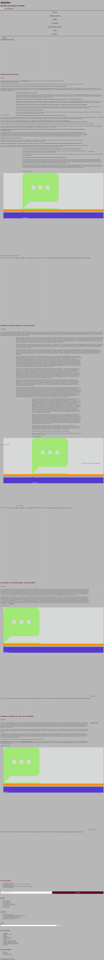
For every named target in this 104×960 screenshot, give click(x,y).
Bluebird (55, 507)
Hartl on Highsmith (7, 901)
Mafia (61, 831)
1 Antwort (2, 77)
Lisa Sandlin (70, 698)
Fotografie (55, 23)
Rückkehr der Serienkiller (8, 914)
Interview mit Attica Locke (9, 74)
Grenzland (57, 831)
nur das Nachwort (25, 80)
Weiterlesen (12, 603)
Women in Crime (6, 900)
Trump (88, 257)
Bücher (55, 19)
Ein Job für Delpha (62, 698)
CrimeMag (5, 933)
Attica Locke (50, 257)
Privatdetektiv (79, 698)
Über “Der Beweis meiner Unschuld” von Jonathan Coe (14, 915)
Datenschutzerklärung (7, 954)
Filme (54, 30)
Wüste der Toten (78, 831)
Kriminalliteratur (55, 15)
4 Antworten (3, 719)
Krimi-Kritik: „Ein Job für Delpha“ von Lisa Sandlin (18, 583)
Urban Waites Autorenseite (26, 741)
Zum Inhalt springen (8, 8)
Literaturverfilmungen (55, 26)
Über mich (5, 952)
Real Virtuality (6, 938)
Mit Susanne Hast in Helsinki (9, 918)
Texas (85, 257)
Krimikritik (5, 936)
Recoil (4, 939)
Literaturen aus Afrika (7, 937)
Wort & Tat (5, 944)
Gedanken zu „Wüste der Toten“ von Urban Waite (17, 716)
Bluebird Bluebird (59, 257)
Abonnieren (78, 892)
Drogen (52, 831)
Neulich (55, 34)
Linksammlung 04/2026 (8, 883)
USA (73, 831)
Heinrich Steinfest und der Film (9, 905)
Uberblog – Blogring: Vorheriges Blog (10, 942)
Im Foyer (54, 12)
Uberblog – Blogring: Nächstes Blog (10, 943)
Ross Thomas (6, 902)
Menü (2, 8)
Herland (5, 935)
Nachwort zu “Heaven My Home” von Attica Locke (17, 325)
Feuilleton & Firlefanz (7, 934)
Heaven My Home (67, 257)
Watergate (88, 698)
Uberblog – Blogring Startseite (9, 941)
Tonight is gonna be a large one (9, 940)
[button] (40, 208)
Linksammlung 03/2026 (8, 887)
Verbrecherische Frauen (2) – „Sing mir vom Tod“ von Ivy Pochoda (16, 884)
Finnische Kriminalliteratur (8, 904)
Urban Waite (69, 831)
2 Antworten (3, 328)
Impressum (5, 953)
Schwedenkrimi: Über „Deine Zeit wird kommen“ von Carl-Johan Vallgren (18, 886)
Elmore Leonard (6, 907)
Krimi (67, 507)
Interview (74, 257)
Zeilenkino (5, 2)
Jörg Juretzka (6, 906)
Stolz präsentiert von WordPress (8, 958)
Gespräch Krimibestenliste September (11, 916)
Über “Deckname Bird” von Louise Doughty (12, 917)
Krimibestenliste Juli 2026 (8, 885)
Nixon (74, 698)
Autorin (56, 698)
